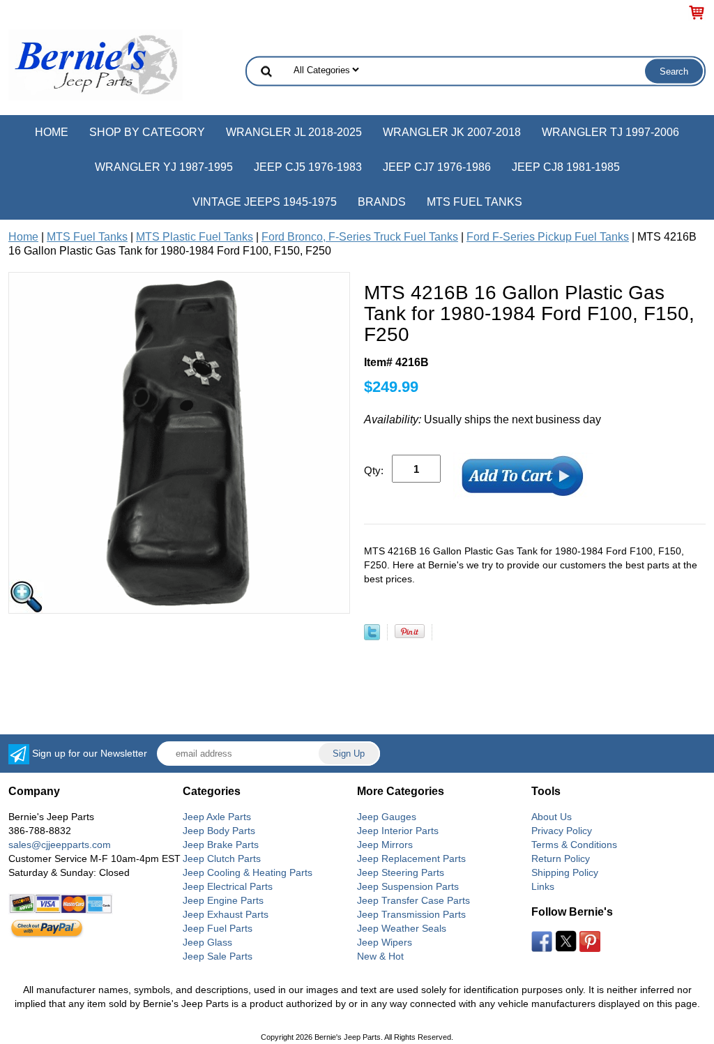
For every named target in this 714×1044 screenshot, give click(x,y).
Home (51, 132)
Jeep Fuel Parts (217, 928)
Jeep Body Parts (219, 830)
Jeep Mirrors (385, 844)
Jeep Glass (207, 942)
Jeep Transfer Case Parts (413, 900)
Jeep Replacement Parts (411, 858)
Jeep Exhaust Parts (225, 914)
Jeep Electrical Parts (228, 886)
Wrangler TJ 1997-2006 (610, 132)
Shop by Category (147, 132)
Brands (382, 202)
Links (542, 886)
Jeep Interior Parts (398, 830)
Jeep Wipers (384, 942)
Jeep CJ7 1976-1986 (437, 167)
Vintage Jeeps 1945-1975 (264, 202)
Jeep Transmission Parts (411, 914)
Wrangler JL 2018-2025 (294, 132)
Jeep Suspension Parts (408, 886)
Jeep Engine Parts (223, 900)
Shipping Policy (564, 872)
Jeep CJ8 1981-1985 (566, 167)
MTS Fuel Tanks (474, 202)
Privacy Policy (561, 830)
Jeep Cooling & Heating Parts (247, 872)
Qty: (373, 470)
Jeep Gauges (386, 816)
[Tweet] (372, 636)
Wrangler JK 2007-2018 (452, 132)
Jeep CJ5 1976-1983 (308, 167)
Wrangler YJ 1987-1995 (164, 167)
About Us (551, 816)
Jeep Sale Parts (217, 956)
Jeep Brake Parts (221, 844)
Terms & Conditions (574, 844)
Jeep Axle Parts (217, 816)
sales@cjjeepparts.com (59, 844)
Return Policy (560, 858)
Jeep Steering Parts (400, 872)
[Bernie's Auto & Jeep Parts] (95, 64)
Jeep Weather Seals (401, 928)
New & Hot (380, 956)
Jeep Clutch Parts (222, 858)
